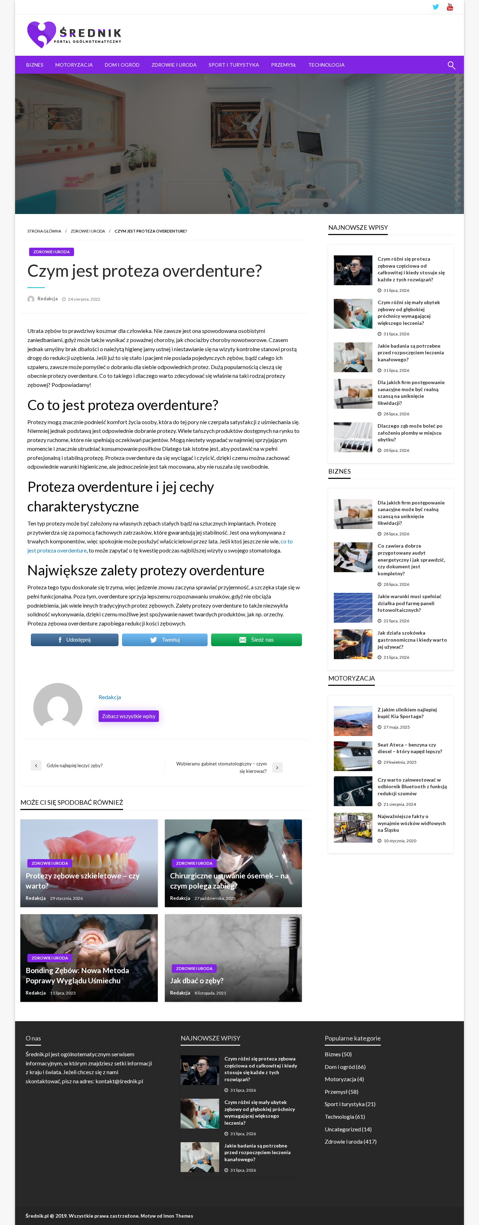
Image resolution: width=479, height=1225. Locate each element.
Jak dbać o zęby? (197, 980)
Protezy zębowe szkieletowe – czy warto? (83, 880)
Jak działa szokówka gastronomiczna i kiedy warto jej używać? (412, 639)
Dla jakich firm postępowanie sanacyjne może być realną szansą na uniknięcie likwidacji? (411, 392)
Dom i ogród (122, 65)
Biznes (34, 65)
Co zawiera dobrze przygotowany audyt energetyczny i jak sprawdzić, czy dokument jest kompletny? (411, 559)
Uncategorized (343, 1129)
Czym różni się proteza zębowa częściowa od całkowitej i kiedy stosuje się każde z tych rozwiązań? (411, 269)
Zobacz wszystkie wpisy (128, 716)
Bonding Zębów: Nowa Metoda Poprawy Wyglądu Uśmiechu (77, 975)
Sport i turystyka (234, 65)
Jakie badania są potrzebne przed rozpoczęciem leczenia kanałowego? (411, 352)
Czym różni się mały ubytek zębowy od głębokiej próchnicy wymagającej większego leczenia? (409, 312)
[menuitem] (34, 65)
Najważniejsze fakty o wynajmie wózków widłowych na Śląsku (412, 823)
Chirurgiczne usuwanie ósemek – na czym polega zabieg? (229, 880)
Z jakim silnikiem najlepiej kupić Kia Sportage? (407, 713)
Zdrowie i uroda (174, 65)
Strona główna (44, 231)
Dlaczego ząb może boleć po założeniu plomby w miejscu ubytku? (410, 432)
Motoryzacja (74, 65)
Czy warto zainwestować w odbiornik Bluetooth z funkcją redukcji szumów (412, 786)
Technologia (326, 65)
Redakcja (48, 298)
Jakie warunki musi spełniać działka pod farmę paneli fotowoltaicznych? (409, 603)
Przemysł (283, 65)
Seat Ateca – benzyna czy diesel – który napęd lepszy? (410, 748)
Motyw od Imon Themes (167, 1216)
